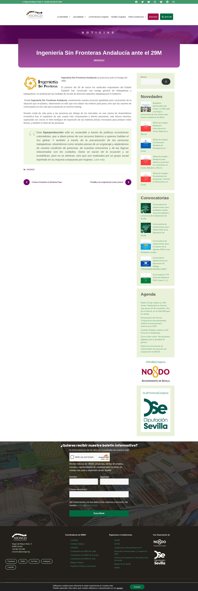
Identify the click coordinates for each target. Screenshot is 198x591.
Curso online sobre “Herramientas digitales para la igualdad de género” (155, 339)
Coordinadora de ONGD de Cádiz (83, 551)
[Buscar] (166, 81)
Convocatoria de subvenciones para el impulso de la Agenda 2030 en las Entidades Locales (155, 246)
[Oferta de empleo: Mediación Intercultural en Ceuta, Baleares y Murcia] (146, 126)
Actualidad (78, 16)
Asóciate (153, 16)
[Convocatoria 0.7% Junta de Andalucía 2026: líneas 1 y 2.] (146, 278)
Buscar (144, 77)
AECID (117, 544)
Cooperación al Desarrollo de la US (128, 548)
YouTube (34, 561)
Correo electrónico (78, 489)
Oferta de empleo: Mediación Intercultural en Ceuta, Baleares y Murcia (154, 128)
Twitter (22, 561)
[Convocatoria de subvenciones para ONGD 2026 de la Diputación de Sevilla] (146, 228)
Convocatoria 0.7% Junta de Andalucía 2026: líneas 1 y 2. (161, 277)
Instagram (46, 561)
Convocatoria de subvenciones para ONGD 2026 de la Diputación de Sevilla (155, 229)
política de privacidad (87, 505)
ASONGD (31, 170)
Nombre (73, 477)
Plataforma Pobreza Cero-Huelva (83, 566)
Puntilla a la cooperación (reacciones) (106, 182)
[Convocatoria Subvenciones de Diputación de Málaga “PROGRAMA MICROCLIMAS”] (146, 261)
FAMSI (117, 568)
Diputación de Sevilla (122, 564)
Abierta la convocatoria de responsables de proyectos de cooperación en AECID (153, 349)
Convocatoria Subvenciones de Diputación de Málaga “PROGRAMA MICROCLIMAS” (154, 263)
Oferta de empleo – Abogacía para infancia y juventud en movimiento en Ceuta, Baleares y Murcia (155, 162)
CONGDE (74, 548)
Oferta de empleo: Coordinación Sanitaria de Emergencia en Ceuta (154, 145)
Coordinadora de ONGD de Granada (84, 555)
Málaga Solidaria (76, 562)
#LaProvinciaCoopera (155, 392)
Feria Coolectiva (136, 16)
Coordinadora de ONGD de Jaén (82, 559)
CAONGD (74, 540)
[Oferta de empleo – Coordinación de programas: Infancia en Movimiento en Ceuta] (146, 177)
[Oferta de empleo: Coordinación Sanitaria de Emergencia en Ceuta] (146, 143)
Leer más (99, 159)
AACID (117, 540)
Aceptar (137, 587)
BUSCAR (168, 16)
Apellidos (104, 477)
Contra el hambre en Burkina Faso (47, 182)
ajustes (120, 588)
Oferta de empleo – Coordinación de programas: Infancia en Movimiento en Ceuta (155, 179)
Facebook (11, 561)
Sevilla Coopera (118, 16)
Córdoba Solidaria (77, 544)
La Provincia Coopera (99, 16)
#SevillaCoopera (155, 361)
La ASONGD (62, 16)
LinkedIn (11, 567)
